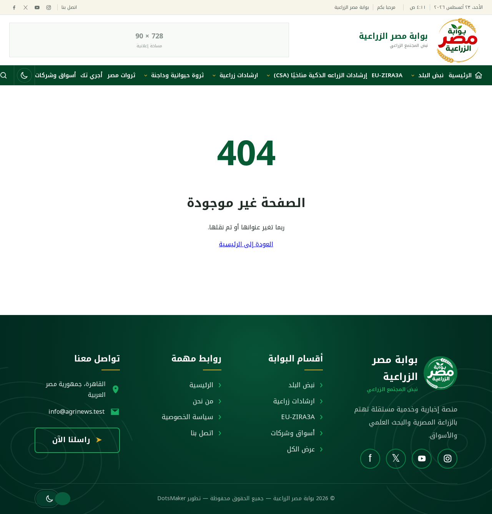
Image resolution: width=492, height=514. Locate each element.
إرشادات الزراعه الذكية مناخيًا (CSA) (320, 75)
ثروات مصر (121, 75)
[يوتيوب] (37, 7)
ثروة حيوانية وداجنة (177, 75)
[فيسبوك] (14, 7)
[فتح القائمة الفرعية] (412, 75)
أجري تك (91, 75)
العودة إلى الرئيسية (246, 244)
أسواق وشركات (55, 75)
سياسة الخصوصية (187, 417)
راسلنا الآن (77, 440)
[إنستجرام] (48, 7)
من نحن (203, 401)
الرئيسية (201, 385)
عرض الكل (301, 449)
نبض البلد (431, 75)
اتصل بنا (69, 7)
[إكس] (25, 7)
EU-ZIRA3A (387, 75)
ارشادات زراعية (238, 75)
